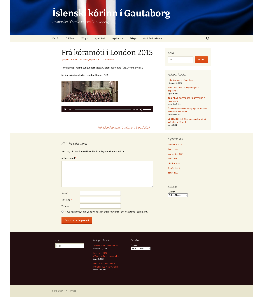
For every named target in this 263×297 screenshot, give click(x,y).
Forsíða (55, 38)
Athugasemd (68, 158)
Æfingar (84, 38)
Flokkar (171, 191)
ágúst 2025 (173, 149)
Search (201, 59)
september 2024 (175, 154)
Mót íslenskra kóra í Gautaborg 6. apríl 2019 (125, 127)
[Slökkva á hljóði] (140, 109)
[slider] (147, 109)
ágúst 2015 (173, 172)
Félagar (133, 38)
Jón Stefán (109, 59)
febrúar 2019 (174, 168)
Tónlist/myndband (90, 59)
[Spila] (65, 109)
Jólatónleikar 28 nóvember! (180, 80)
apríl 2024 (172, 158)
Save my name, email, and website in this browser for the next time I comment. (106, 211)
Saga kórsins (117, 38)
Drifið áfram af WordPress (64, 290)
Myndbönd (100, 38)
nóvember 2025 (175, 144)
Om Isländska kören (152, 38)
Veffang (65, 206)
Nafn (64, 193)
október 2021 (174, 163)
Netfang (66, 199)
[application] (107, 109)
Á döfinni (70, 38)
